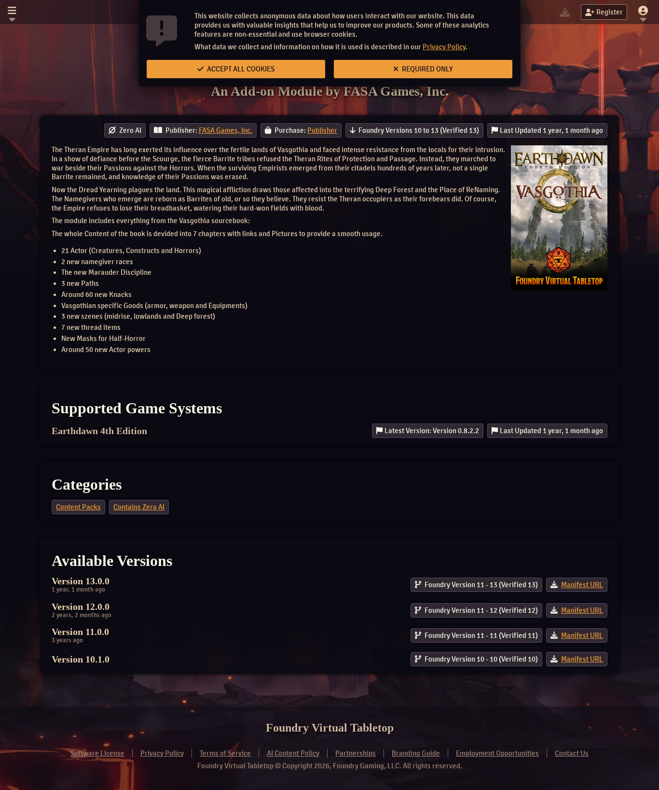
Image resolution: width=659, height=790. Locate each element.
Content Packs (78, 507)
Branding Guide (416, 753)
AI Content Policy (293, 753)
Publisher (322, 130)
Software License (97, 753)
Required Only (426, 69)
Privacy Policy (444, 46)
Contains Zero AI (139, 507)
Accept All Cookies (240, 69)
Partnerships (355, 753)
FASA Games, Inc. (225, 130)
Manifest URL (582, 584)
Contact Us (572, 753)
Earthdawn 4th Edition (99, 430)
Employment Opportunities (497, 753)
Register (609, 12)
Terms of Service (225, 753)
